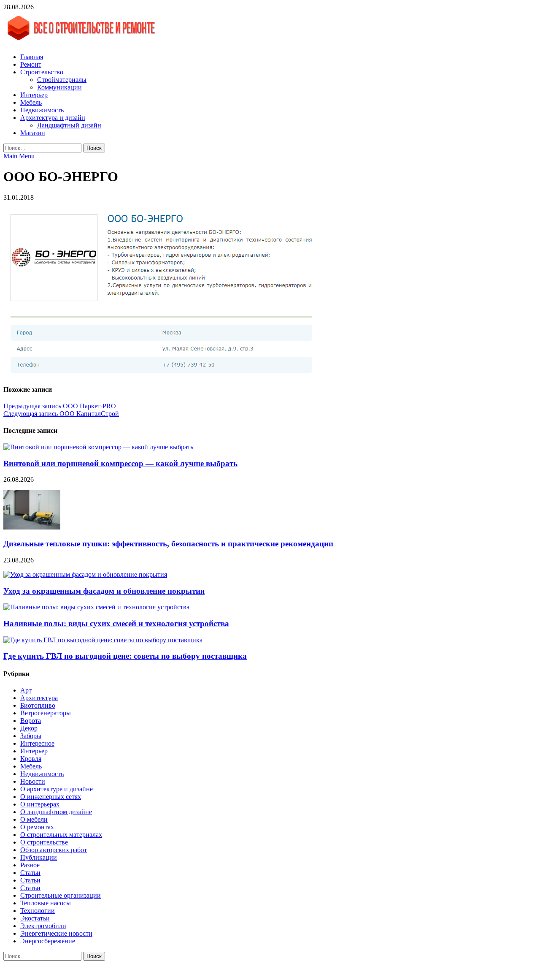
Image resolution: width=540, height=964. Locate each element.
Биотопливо (37, 705)
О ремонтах (37, 827)
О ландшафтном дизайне (56, 811)
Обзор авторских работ (53, 849)
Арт (26, 690)
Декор (29, 728)
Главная (31, 56)
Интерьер (34, 94)
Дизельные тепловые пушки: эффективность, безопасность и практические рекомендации (168, 543)
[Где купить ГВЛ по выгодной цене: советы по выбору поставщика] (102, 640)
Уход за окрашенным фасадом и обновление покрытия (104, 591)
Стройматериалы (61, 79)
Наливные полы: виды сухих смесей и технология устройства (116, 623)
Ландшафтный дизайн (69, 125)
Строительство (41, 72)
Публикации (38, 857)
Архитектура (39, 697)
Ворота (30, 720)
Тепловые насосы (45, 903)
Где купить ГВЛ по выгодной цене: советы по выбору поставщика (125, 656)
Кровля (30, 758)
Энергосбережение (47, 941)
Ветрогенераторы (45, 713)
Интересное (37, 743)
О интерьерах (39, 804)
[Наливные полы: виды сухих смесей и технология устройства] (96, 607)
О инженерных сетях (50, 796)
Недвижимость (42, 110)
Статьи (30, 872)
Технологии (37, 910)
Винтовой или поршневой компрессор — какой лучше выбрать (120, 463)
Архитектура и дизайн (52, 117)
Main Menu (19, 156)
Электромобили (43, 925)
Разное (30, 865)
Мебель (31, 102)
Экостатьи (35, 918)
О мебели (34, 819)
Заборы (30, 735)
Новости (32, 781)
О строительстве (44, 842)
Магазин (32, 132)
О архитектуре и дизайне (56, 789)
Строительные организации (60, 895)
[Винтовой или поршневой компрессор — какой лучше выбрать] (98, 447)
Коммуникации (59, 87)
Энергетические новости (56, 933)
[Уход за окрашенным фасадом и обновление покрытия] (85, 574)
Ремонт (30, 64)
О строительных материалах (61, 834)
